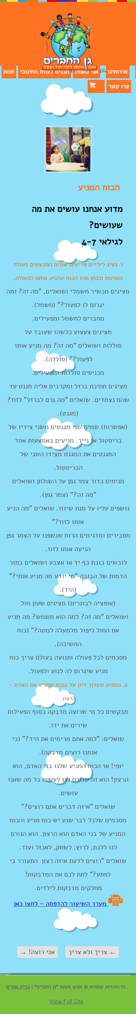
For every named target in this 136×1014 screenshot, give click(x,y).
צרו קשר (118, 86)
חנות (8, 71)
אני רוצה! (37, 951)
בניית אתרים (18, 986)
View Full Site (66, 1001)
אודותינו (118, 71)
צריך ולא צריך (92, 951)
